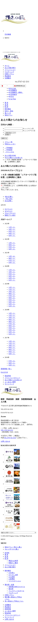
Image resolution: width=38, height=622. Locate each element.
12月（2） (12, 341)
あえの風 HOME (10, 155)
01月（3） (12, 306)
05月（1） (12, 231)
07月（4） (12, 323)
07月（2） (12, 296)
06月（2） (12, 298)
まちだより (8, 211)
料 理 (6, 107)
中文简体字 (13, 94)
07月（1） (12, 260)
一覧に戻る (8, 199)
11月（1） (12, 227)
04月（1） (12, 233)
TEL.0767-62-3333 (10, 438)
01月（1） (12, 280)
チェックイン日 (28, 128)
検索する (4, 138)
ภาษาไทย (12, 99)
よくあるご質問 (10, 382)
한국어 (11, 96)
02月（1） (12, 235)
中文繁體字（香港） (16, 92)
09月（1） (12, 245)
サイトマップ (9, 384)
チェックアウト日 (29, 131)
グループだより (10, 213)
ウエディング (9, 72)
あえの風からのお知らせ (13, 157)
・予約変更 (8, 150)
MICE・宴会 (9, 111)
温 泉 (6, 105)
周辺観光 (8, 76)
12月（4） (12, 256)
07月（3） (12, 361)
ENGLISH (12, 88)
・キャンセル (9, 152)
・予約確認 (8, 148)
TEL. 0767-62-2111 (7, 430)
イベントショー (10, 70)
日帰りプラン (9, 74)
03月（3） (12, 330)
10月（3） (12, 317)
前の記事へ (9, 197)
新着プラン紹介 (10, 215)
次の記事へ (8, 201)
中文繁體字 (13, 90)
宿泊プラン (8, 115)
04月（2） (12, 249)
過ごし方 (8, 113)
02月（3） (12, 332)
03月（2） (12, 262)
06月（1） (12, 351)
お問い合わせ (5, 441)
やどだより (8, 209)
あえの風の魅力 (10, 68)
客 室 (6, 103)
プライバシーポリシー (12, 378)
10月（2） (12, 291)
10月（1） (12, 229)
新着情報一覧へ (6, 369)
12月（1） (12, 243)
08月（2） (12, 321)
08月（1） (12, 258)
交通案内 (8, 78)
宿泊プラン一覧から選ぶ (13, 547)
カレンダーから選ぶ (12, 549)
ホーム (7, 65)
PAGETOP (4, 372)
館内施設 (8, 109)
